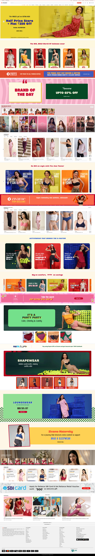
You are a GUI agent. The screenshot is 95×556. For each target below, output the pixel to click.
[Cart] (87, 2)
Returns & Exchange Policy (46, 533)
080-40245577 (80, 534)
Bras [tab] (7, 136)
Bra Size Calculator (61, 532)
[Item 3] (53, 337)
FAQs (60, 545)
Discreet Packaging (45, 535)
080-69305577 (84, 534)
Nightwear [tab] (15, 136)
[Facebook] (76, 537)
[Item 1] (28, 337)
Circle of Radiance (61, 542)
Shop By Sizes (61, 534)
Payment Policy (45, 536)
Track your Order (45, 534)
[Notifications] (83, 2)
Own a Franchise (91, 0)
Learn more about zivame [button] (47, 522)
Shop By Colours (61, 535)
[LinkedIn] (82, 538)
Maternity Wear (28, 536)
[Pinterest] (79, 538)
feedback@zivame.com (81, 535)
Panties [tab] (11, 136)
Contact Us (79, 0)
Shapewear (27, 534)
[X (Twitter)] (77, 538)
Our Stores (83, 0)
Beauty (27, 537)
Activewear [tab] (20, 136)
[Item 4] (66, 337)
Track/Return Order (75, 0)
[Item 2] (40, 337)
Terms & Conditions (45, 532)
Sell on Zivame (87, 0)
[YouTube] (81, 538)
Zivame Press (61, 537)
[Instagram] (78, 538)
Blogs (71, 0)
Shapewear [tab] (25, 136)
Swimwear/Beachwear (29, 541)
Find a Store (61, 546)
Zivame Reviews (61, 541)
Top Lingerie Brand (28, 542)
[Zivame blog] (80, 538)
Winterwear (27, 535)
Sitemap (60, 544)
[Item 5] (72, 383)
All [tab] (4, 136)
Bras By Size (60, 533)
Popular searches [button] (47, 524)
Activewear (27, 532)
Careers (60, 543)
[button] (72, 2)
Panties (27, 533)
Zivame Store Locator (62, 536)
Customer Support (45, 537)
